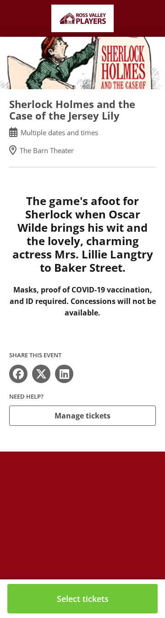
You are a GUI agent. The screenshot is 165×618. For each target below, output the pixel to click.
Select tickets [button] (83, 598)
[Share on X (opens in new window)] (41, 374)
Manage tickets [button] (82, 416)
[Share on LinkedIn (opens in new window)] (64, 374)
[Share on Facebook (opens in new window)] (18, 374)
